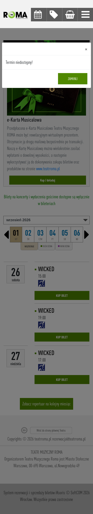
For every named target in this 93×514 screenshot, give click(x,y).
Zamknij (72, 79)
